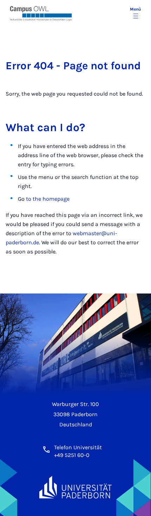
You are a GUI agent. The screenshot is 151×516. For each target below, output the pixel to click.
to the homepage (48, 198)
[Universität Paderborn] (75, 487)
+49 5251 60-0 (72, 455)
